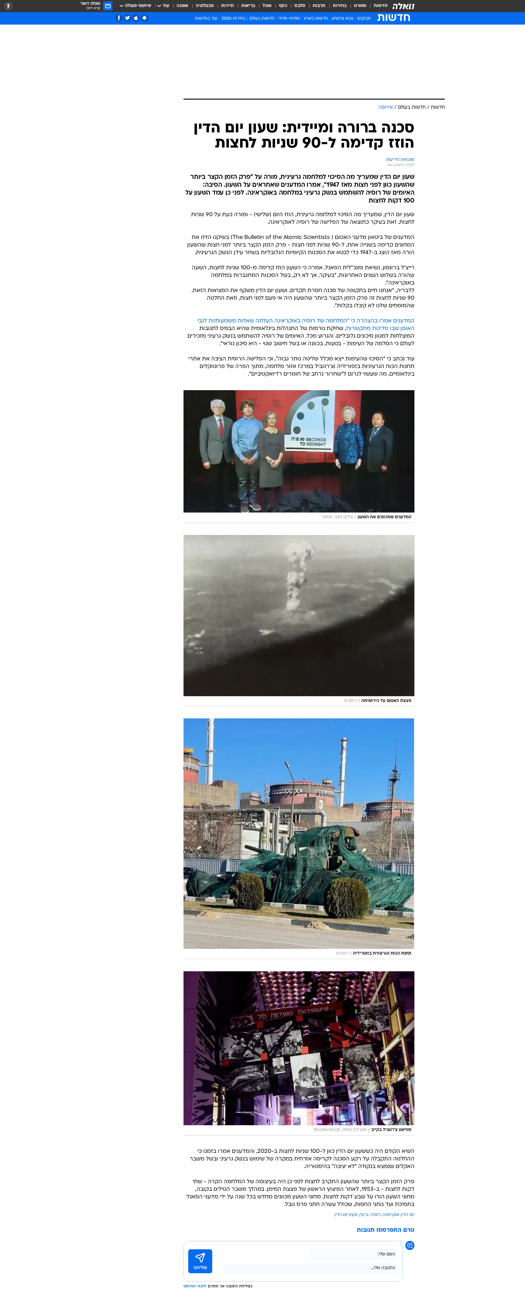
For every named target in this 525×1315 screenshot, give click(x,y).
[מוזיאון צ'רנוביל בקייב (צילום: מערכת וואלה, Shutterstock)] (299, 1053)
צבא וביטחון (342, 19)
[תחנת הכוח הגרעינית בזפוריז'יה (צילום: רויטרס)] (299, 838)
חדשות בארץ (316, 19)
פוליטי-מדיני (289, 19)
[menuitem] (377, 6)
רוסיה (375, 1215)
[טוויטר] (127, 18)
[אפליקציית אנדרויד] (144, 18)
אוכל (267, 6)
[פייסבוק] (119, 18)
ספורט (360, 6)
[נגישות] (8, 6)
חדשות (381, 6)
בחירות (340, 6)
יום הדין (407, 1215)
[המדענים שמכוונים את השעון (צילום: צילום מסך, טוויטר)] (299, 456)
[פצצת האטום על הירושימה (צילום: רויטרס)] (299, 620)
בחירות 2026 (233, 19)
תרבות (319, 6)
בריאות (248, 6)
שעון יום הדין (346, 1215)
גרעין (364, 1215)
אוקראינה (390, 1215)
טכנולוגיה (205, 6)
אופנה (182, 6)
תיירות (227, 6)
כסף (283, 6)
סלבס (299, 6)
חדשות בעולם (261, 19)
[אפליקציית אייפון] (136, 18)
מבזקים (364, 19)
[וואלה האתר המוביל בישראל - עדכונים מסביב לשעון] (403, 6)
